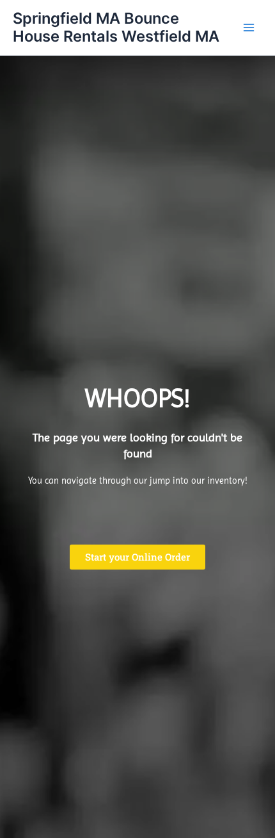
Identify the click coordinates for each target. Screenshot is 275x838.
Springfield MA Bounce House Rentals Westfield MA (116, 27)
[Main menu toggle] (248, 27)
